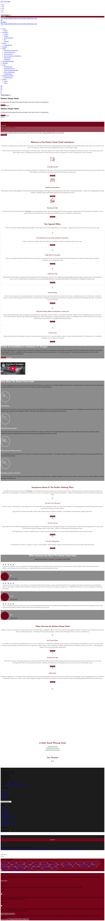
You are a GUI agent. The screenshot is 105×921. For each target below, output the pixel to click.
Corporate (5, 819)
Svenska (12, 868)
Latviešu (96, 863)
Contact (4, 825)
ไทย (36, 866)
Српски (20, 868)
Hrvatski (74, 864)
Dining (4, 815)
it (2, 12)
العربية (66, 863)
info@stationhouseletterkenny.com (17, 784)
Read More (52, 175)
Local (3, 821)
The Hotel (3, 105)
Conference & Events (8, 823)
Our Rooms (3, 357)
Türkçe (29, 866)
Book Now (8, 357)
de (3, 5)
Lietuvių (87, 863)
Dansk (44, 863)
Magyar (66, 864)
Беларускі (45, 864)
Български (35, 864)
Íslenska (4, 866)
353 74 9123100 (5, 1)
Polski (76, 866)
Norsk (12, 866)
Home (4, 808)
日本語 (53, 866)
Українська (43, 866)
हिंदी (60, 864)
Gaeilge (80, 863)
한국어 (60, 866)
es (3, 8)
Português (68, 866)
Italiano (4, 798)
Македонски (6, 864)
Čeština (53, 864)
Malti (27, 864)
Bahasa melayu (18, 864)
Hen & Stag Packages (8, 817)
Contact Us (52, 341)
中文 (55, 868)
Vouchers (5, 814)
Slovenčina (47, 868)
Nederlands (20, 866)
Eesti (59, 863)
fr (2, 10)
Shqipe (28, 868)
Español (4, 795)
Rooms (7, 105)
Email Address (6, 831)
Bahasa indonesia (85, 864)
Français (4, 797)
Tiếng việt (84, 866)
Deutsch (4, 791)
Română (4, 868)
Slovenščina (37, 868)
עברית (95, 864)
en (3, 6)
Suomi (72, 863)
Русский (92, 866)
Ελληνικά (52, 863)
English (4, 793)
